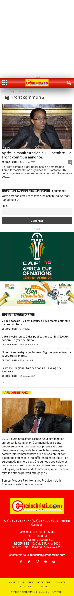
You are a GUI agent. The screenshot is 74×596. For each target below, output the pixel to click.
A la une (6, 148)
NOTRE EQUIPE (44, 582)
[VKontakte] (45, 562)
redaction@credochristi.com (47, 555)
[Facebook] (21, 562)
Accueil (5, 91)
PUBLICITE (60, 582)
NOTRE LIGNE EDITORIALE (21, 582)
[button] (68, 83)
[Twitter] (29, 562)
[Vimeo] (37, 562)
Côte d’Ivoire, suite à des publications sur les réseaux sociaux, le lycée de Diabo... (35, 338)
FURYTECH (57, 592)
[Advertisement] (37, 37)
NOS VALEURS (26, 586)
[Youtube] (53, 562)
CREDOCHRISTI (9, 162)
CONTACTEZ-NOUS (46, 586)
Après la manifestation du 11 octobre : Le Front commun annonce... (36, 155)
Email (5, 206)
